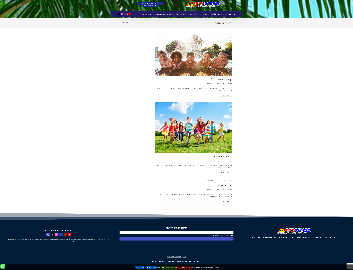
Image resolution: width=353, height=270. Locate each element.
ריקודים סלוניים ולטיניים (35, 241)
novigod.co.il (94, 239)
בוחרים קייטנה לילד (222, 156)
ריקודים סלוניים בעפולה (105, 239)
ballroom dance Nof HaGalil (36, 238)
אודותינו (228, 14)
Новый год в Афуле (45, 239)
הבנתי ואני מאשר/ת (152, 267)
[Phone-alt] (48, 234)
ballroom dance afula (27, 238)
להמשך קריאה (225, 95)
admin (230, 83)
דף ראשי (237, 14)
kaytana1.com (89, 239)
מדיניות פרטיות (140, 267)
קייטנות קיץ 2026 (217, 14)
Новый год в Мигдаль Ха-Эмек (67, 239)
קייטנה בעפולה (70, 241)
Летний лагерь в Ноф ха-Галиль (21, 239)
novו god (20, 238)
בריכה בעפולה (124, 22)
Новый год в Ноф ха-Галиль (55, 239)
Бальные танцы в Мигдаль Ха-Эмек (92, 238)
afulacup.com (76, 239)
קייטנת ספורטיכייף (198, 261)
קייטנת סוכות (205, 14)
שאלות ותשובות (160, 14)
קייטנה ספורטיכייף (49, 241)
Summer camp (16, 238)
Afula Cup (11, 238)
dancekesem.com (82, 239)
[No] (351, 267)
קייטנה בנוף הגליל (63, 241)
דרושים (150, 14)
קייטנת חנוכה (194, 14)
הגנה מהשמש (225, 185)
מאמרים (209, 83)
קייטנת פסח (183, 14)
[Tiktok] (119, 14)
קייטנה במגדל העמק (56, 241)
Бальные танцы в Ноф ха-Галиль (77, 238)
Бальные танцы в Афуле (66, 238)
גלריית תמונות (172, 14)
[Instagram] (122, 14)
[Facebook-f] (127, 14)
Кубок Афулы (58, 238)
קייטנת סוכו (180, 261)
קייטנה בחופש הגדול (221, 79)
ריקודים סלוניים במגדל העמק (78, 241)
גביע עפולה (29, 241)
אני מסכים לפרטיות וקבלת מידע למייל (221, 235)
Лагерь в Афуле (102, 238)
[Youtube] (130, 14)
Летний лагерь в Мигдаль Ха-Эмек (35, 239)
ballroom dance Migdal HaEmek (48, 238)
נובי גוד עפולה (42, 241)
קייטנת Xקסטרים (187, 261)
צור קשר (143, 14)
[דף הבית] (130, 22)
